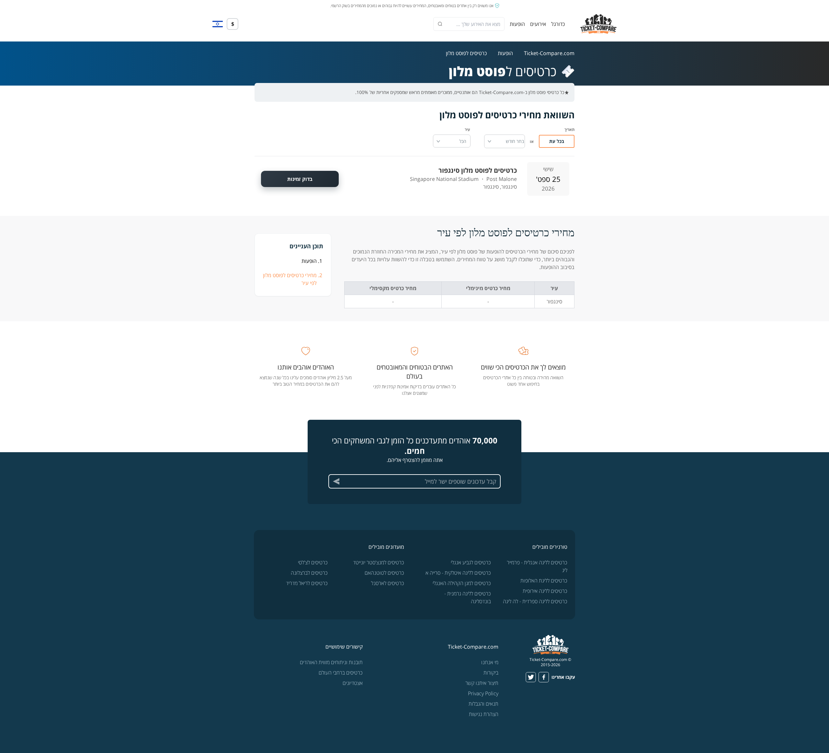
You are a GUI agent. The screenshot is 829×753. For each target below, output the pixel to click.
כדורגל (558, 24)
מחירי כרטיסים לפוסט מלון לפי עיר (290, 279)
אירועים (538, 24)
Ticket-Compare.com (549, 53)
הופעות (517, 24)
